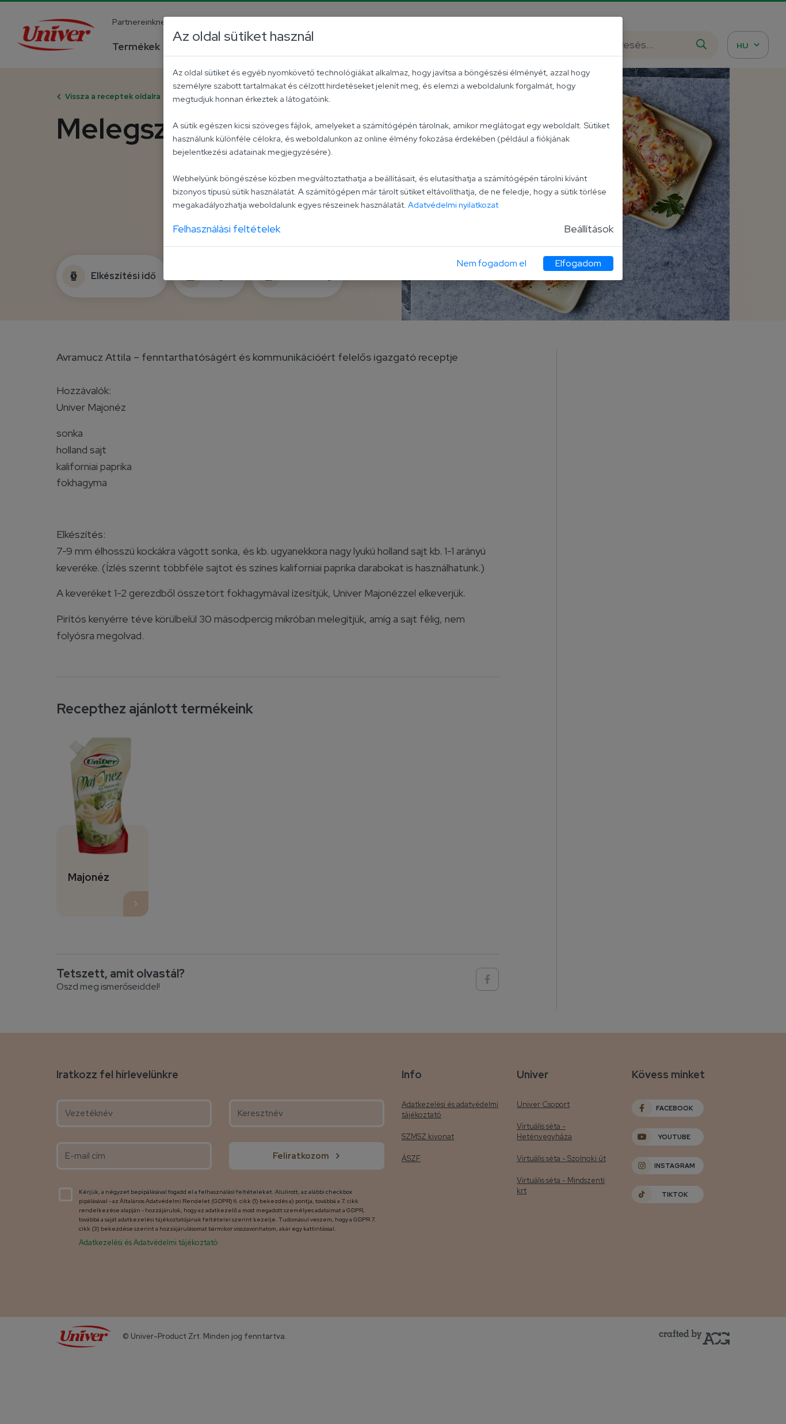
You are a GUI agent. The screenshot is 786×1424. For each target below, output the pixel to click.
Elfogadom (578, 263)
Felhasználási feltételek (226, 228)
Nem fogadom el (491, 263)
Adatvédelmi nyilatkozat (453, 204)
